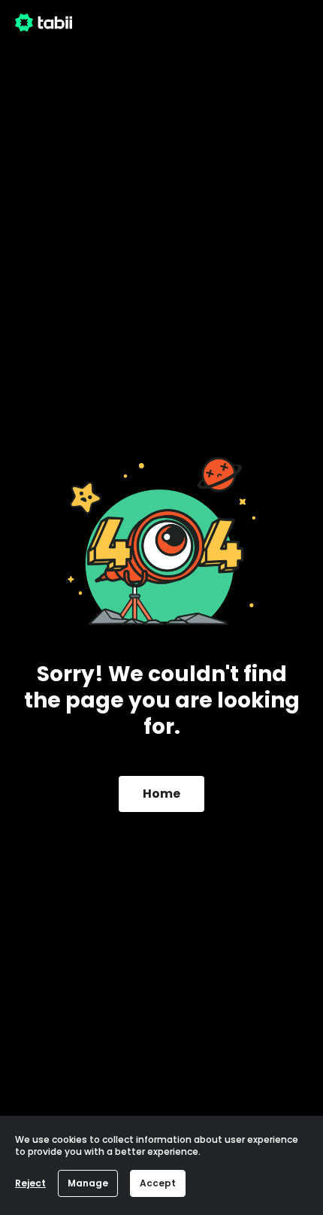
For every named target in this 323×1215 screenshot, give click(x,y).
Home (161, 793)
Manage (88, 1183)
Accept (158, 1183)
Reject (30, 1183)
